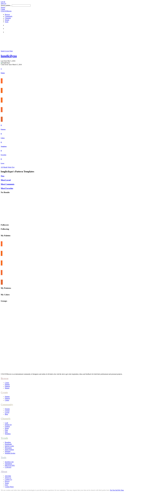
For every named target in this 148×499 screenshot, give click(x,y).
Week (9, 167)
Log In (3, 2)
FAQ (6, 485)
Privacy (7, 481)
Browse (7, 14)
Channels (8, 18)
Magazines (8, 448)
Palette (3, 73)
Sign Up (3, 3)
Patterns (3, 129)
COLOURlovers (6, 11)
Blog (6, 414)
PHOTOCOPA (10, 465)
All (2, 167)
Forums (7, 409)
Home (7, 428)
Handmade (8, 444)
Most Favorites (7, 188)
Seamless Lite (9, 462)
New (2, 176)
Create (3, 9)
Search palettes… (6, 5)
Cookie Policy (9, 487)
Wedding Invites (10, 453)
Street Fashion (9, 449)
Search (3, 7)
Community (8, 16)
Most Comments (7, 184)
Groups (7, 410)
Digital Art (8, 425)
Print (6, 430)
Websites (7, 451)
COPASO (8, 467)
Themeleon (8, 463)
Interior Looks (9, 446)
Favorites (3, 155)
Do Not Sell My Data (117, 490)
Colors (3, 138)
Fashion (7, 426)
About (4, 471)
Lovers (7, 412)
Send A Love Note (7, 51)
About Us (8, 478)
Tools (6, 22)
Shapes (7, 388)
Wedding (8, 434)
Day (13, 167)
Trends (7, 20)
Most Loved (6, 180)
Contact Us (8, 479)
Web (6, 432)
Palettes (7, 384)
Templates (4, 146)
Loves (2, 163)
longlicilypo (9, 56)
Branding (8, 442)
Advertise (8, 476)
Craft (6, 423)
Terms (7, 483)
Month (5, 167)
